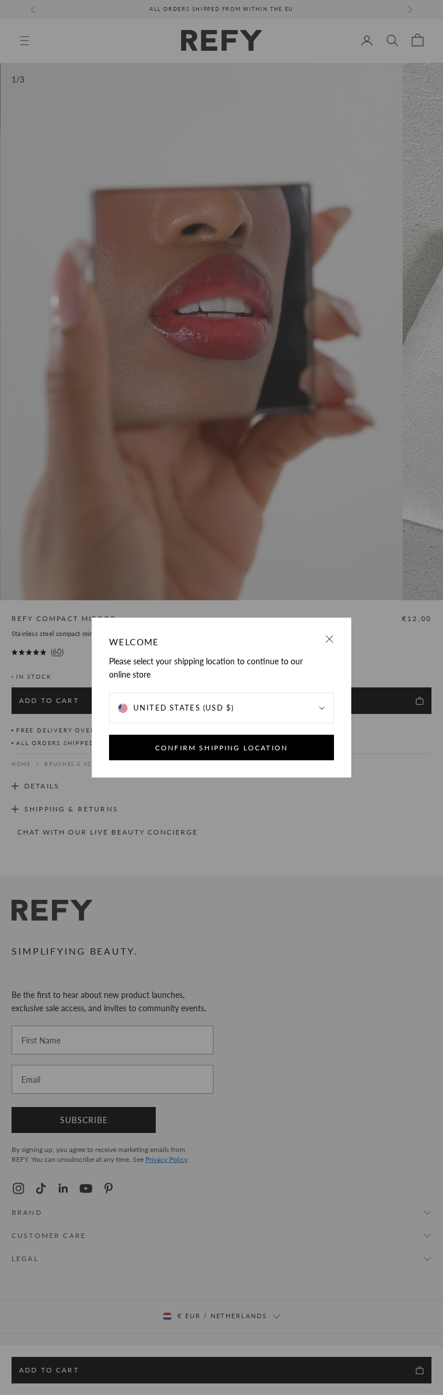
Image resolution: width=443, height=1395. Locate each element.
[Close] (329, 639)
